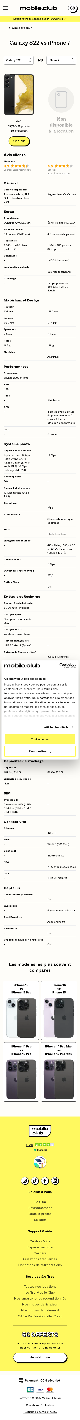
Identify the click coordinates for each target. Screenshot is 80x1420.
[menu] (6, 8)
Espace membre (40, 1247)
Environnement (40, 1208)
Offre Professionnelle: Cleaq (40, 1316)
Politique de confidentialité (40, 1412)
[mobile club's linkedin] (55, 1181)
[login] (72, 8)
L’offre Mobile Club (40, 1292)
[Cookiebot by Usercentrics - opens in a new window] (59, 665)
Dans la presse (40, 1214)
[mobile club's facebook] (45, 1181)
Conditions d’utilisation (40, 1405)
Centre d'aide (40, 1241)
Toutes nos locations (40, 1286)
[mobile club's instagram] (25, 1181)
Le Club (40, 1202)
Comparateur (22, 27)
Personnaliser (38, 751)
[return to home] (38, 8)
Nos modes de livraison (40, 1304)
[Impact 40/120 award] (40, 1162)
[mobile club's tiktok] (35, 1181)
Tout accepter (40, 739)
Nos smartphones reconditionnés (40, 1298)
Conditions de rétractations (40, 1265)
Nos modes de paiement (40, 1310)
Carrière (40, 1253)
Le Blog (40, 1220)
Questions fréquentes (40, 1259)
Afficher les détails (56, 727)
